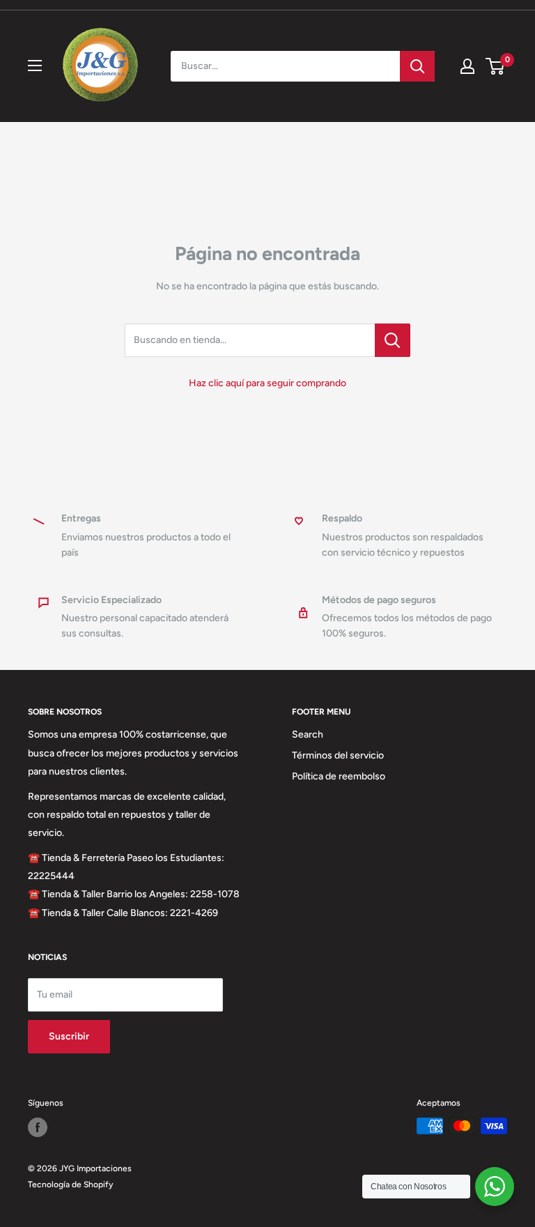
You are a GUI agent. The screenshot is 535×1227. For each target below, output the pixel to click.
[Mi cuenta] (467, 66)
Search (307, 734)
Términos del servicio (338, 755)
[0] (495, 66)
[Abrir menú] (35, 65)
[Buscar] (417, 66)
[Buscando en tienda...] (392, 340)
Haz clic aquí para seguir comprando (267, 383)
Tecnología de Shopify (70, 1184)
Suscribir (69, 1036)
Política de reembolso (338, 776)
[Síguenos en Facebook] (37, 1127)
